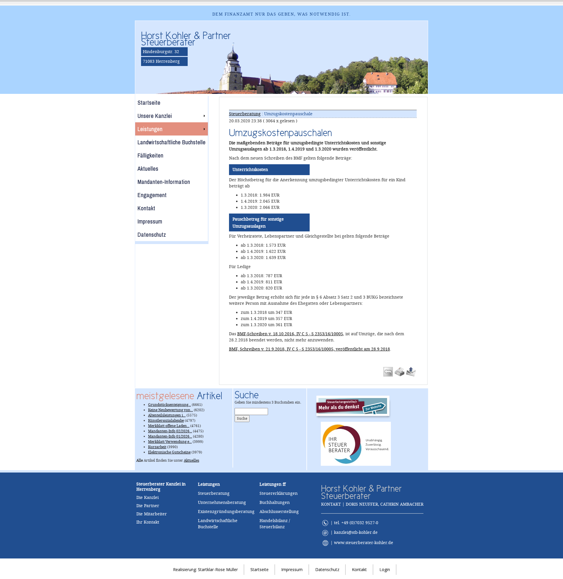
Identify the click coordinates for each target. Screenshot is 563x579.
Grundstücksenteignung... (169, 404)
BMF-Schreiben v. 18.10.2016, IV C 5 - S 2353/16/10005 (290, 333)
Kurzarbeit (157, 447)
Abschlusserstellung (279, 511)
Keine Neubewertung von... (170, 410)
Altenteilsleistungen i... (167, 415)
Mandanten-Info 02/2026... (170, 431)
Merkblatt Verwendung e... (170, 441)
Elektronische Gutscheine (169, 452)
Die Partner (147, 505)
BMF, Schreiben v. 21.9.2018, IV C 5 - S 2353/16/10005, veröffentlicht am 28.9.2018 (309, 349)
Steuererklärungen (279, 493)
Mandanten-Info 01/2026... (170, 436)
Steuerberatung (245, 113)
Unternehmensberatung (222, 502)
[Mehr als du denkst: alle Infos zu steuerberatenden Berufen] (355, 405)
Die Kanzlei (147, 497)
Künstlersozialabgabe (166, 420)
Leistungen (271, 484)
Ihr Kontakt (147, 522)
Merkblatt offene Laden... (168, 426)
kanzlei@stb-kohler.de (356, 532)
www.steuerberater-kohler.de (363, 542)
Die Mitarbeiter (151, 514)
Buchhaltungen (275, 502)
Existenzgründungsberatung (226, 511)
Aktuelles (191, 460)
